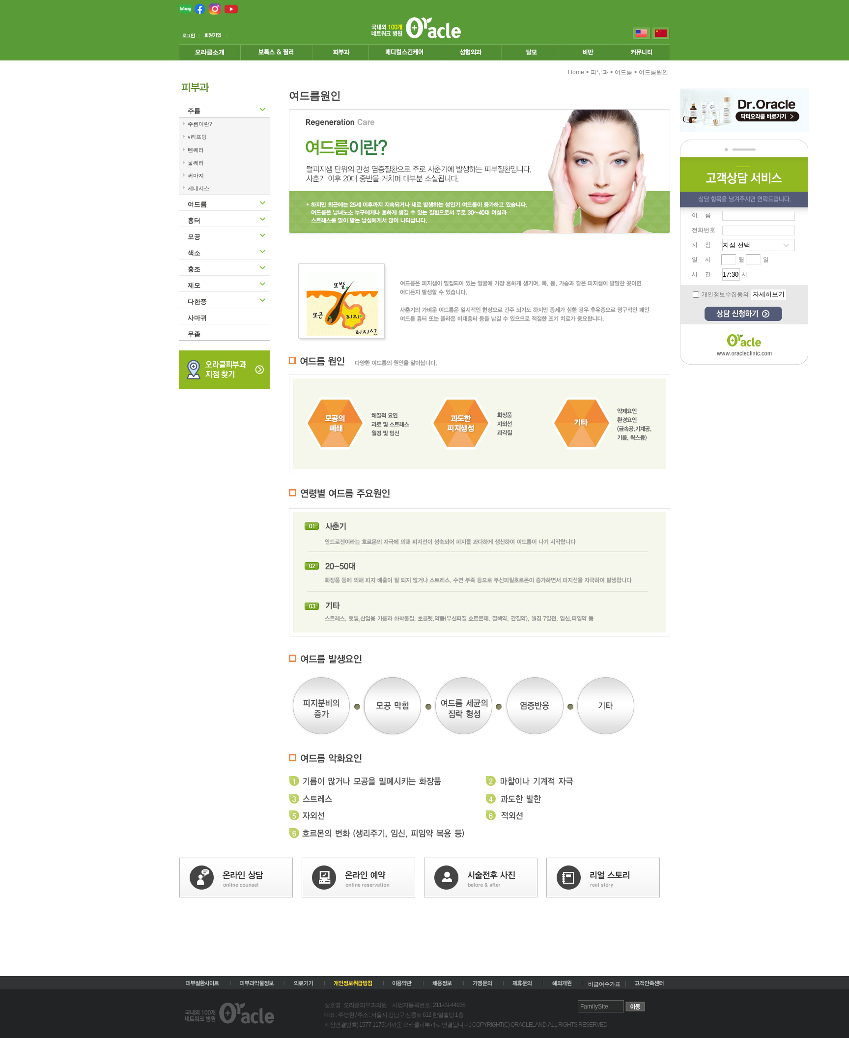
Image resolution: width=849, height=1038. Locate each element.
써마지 (196, 175)
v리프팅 (197, 137)
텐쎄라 (196, 150)
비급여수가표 (604, 984)
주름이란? (200, 124)
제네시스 (198, 188)
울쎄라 (196, 163)
